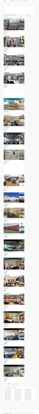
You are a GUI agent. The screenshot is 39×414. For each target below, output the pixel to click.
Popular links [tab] (13, 387)
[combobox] (10, 4)
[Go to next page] (19, 383)
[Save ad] (23, 31)
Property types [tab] (10, 387)
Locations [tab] (6, 387)
